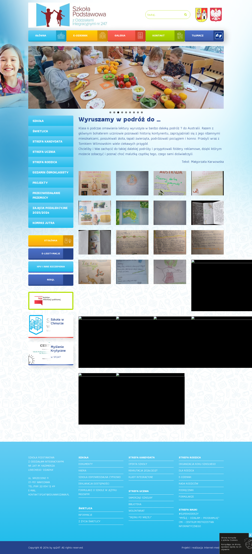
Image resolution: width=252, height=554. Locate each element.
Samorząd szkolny (140, 497)
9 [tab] (142, 112)
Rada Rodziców (188, 483)
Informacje (85, 515)
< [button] (22, 76)
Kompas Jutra (44, 222)
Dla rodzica (186, 470)
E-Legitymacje (51, 253)
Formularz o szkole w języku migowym (98, 492)
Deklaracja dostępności (94, 483)
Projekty (40, 182)
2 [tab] (114, 112)
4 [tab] (122, 112)
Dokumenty (86, 464)
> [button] (229, 76)
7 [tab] (134, 112)
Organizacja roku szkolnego (197, 464)
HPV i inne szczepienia (51, 266)
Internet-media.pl (214, 547)
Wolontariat (137, 510)
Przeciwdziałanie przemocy (46, 195)
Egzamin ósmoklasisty (50, 172)
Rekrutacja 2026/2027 (143, 470)
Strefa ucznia (44, 151)
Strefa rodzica (45, 162)
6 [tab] (130, 112)
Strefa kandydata (47, 141)
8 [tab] (138, 112)
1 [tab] (110, 112)
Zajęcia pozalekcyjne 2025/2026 (50, 210)
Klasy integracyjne (141, 477)
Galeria (120, 35)
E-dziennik (80, 35)
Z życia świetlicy (89, 521)
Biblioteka (135, 504)
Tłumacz (197, 35)
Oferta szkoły (138, 464)
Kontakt (158, 35)
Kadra (82, 470)
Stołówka (50, 240)
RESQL (51, 279)
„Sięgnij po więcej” (140, 517)
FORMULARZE (186, 496)
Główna (40, 35)
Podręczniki (186, 490)
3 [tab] (118, 112)
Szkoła (38, 120)
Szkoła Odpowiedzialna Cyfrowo (100, 477)
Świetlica (40, 131)
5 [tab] (126, 112)
